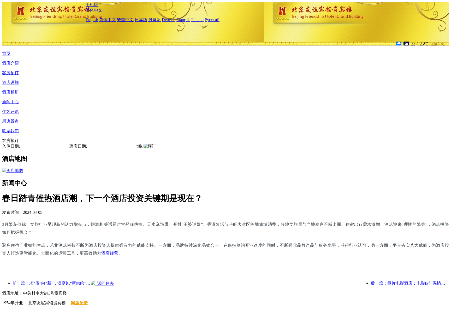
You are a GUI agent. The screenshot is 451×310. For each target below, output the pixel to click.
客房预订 (10, 73)
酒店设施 (10, 82)
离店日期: (78, 146)
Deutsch (168, 20)
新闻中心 (10, 102)
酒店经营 (109, 253)
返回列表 (104, 283)
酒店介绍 (10, 63)
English (92, 20)
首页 (6, 53)
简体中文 (94, 10)
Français (183, 20)
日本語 (141, 20)
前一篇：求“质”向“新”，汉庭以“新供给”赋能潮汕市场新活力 (52, 283)
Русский (212, 20)
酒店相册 (10, 92)
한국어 (154, 20)
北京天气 (437, 44)
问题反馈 (79, 303)
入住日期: (11, 146)
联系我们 (10, 131)
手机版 (92, 4)
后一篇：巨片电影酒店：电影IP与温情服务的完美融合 (410, 283)
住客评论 (10, 111)
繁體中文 (125, 20)
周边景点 (10, 121)
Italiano (197, 20)
